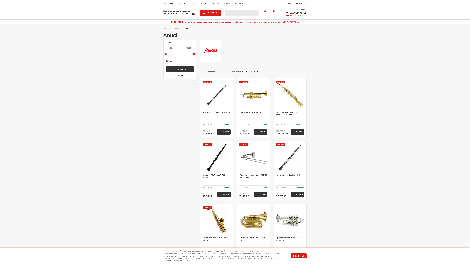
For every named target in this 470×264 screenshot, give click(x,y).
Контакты (239, 3)
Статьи (203, 3)
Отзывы (226, 3)
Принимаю (298, 256)
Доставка (215, 3)
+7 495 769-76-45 (296, 13)
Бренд (169, 61)
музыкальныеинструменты (189, 13)
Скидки (193, 3)
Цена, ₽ (169, 43)
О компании (168, 3)
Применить (180, 69)
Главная (166, 28)
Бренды (176, 28)
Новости (181, 3)
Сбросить (181, 75)
